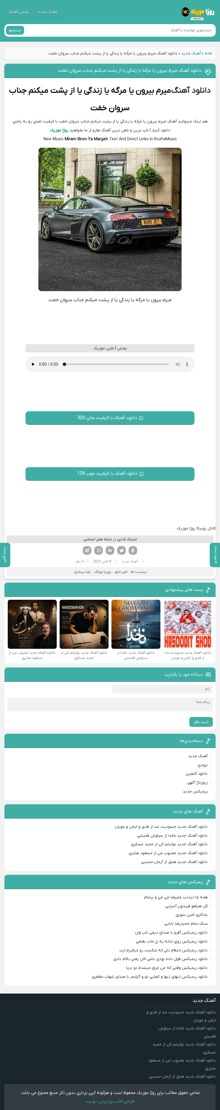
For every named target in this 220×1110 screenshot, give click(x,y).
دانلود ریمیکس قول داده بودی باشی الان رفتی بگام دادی (160, 959)
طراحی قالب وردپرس (117, 1101)
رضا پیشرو (82, 571)
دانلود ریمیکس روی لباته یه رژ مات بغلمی (172, 941)
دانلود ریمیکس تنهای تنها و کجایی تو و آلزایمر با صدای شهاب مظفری (150, 976)
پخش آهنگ (19, 12)
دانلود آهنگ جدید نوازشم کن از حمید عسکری (169, 844)
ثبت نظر (201, 722)
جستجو (15, 30)
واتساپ (98, 550)
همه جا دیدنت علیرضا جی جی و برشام (176, 897)
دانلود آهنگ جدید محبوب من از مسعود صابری (168, 853)
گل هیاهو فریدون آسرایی (186, 906)
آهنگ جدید (47, 12)
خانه (208, 53)
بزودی (203, 765)
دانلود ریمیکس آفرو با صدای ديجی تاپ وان (171, 932)
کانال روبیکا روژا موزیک (196, 528)
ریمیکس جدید (195, 791)
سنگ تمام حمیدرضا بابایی (186, 923)
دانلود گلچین (197, 773)
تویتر (121, 550)
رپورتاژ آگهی (197, 782)
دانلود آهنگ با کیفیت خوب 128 (107, 473)
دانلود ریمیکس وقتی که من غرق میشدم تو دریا (167, 968)
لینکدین (110, 550)
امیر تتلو (121, 571)
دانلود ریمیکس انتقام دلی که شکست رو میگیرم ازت (163, 950)
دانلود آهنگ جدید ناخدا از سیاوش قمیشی (172, 835)
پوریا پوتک (102, 571)
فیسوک (133, 550)
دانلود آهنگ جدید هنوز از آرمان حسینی (174, 862)
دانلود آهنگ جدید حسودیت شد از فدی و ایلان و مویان (161, 826)
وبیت (90, 1101)
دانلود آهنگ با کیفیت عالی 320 (107, 418)
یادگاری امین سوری (192, 915)
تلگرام (87, 550)
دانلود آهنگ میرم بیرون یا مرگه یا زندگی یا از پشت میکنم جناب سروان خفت (129, 70)
